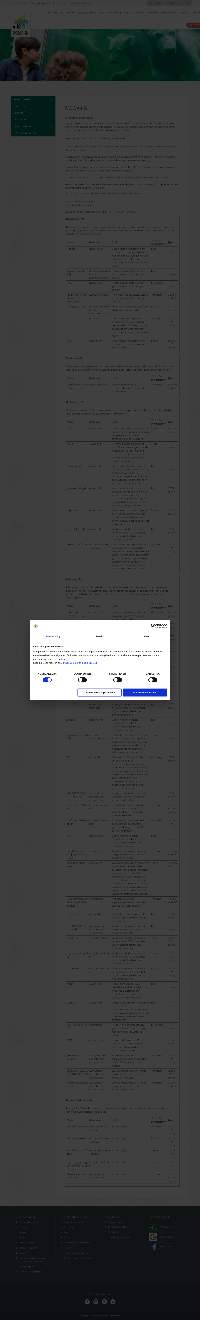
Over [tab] (147, 636)
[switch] (82, 679)
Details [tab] (100, 636)
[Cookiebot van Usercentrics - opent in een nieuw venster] (153, 626)
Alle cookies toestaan (144, 692)
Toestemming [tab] (53, 636)
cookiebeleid (89, 662)
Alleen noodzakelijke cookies (99, 692)
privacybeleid (70, 662)
